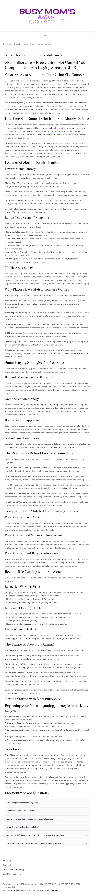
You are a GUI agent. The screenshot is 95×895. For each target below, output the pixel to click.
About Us (7, 861)
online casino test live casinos (52, 128)
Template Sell (52, 890)
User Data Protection (12, 874)
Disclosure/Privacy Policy (13, 869)
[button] (47, 802)
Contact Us (7, 865)
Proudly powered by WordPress (17, 890)
